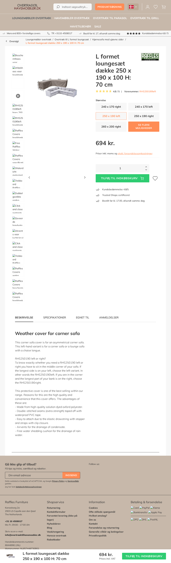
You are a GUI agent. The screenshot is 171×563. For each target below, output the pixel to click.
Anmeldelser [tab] (109, 317)
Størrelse (101, 100)
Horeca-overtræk (56, 535)
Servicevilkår (73, 481)
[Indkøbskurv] (163, 7)
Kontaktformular (56, 511)
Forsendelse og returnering (104, 527)
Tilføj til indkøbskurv (119, 178)
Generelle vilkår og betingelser (106, 531)
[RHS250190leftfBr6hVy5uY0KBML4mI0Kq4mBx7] (57, 89)
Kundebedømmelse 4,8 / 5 (155, 33)
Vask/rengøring (55, 531)
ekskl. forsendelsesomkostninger (135, 153)
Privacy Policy (58, 481)
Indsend (71, 475)
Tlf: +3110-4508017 (61, 33)
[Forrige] (29, 178)
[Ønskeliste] (155, 7)
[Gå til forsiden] (27, 7)
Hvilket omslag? (98, 515)
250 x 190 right (144, 116)
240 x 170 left (144, 106)
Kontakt (93, 523)
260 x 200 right (111, 126)
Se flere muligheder (144, 126)
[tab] (54, 317)
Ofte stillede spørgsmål (102, 511)
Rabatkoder (53, 539)
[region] (47, 178)
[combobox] (72, 7)
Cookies (93, 507)
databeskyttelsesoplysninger (29, 487)
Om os (92, 519)
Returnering (53, 507)
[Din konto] (147, 7)
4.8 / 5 (116, 91)
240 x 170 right (111, 106)
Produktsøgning (110, 6)
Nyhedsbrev (54, 523)
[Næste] (84, 178)
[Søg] (58, 7)
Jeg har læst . (23, 487)
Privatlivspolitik (98, 535)
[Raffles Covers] (150, 70)
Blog (49, 527)
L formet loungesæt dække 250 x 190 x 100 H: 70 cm (55, 42)
